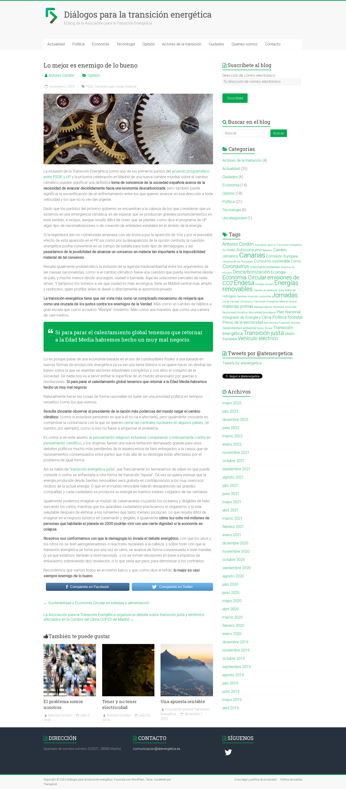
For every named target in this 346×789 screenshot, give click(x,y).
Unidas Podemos (126, 86)
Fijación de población (266, 290)
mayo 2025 (231, 403)
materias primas (237, 306)
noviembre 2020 (235, 551)
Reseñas (296, 322)
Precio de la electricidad (242, 322)
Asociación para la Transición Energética (278, 244)
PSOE (89, 86)
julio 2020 (230, 584)
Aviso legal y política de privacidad (255, 779)
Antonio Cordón (61, 75)
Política (78, 44)
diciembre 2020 (235, 543)
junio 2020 (230, 592)
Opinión (148, 44)
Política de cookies (291, 779)
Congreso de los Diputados (237, 261)
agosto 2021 (233, 477)
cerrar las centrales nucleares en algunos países (163, 422)
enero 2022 (231, 444)
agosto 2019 (233, 675)
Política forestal (287, 317)
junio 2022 (230, 428)
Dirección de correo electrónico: (249, 75)
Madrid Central (288, 301)
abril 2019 (230, 708)
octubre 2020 (233, 559)
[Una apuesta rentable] (187, 646)
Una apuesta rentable (183, 701)
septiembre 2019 (236, 666)
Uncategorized (234, 218)
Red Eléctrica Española (277, 322)
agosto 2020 (233, 576)
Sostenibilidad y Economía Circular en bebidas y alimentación (96, 603)
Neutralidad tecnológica (262, 312)
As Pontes (229, 250)
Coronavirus (235, 266)
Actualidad (56, 44)
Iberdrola (242, 296)
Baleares (267, 250)
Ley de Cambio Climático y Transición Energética (250, 301)
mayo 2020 (231, 601)
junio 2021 (230, 493)
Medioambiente (263, 307)
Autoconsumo (249, 249)
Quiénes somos (244, 44)
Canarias (252, 255)
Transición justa (104, 86)
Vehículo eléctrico (258, 338)
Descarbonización (251, 272)
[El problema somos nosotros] (70, 646)
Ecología (278, 272)
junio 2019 (230, 691)
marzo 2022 (232, 436)
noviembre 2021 (235, 452)
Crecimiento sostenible (265, 267)
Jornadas (285, 295)
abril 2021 (230, 510)
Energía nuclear (264, 284)
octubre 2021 (233, 461)
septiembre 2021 (236, 469)
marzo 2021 (232, 518)
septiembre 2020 (236, 568)
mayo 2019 (231, 699)
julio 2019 (230, 683)
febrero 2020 (233, 625)
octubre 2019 (233, 658)
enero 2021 (231, 535)
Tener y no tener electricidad (119, 704)
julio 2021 (230, 485)
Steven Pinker (264, 328)
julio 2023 (230, 411)
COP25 (296, 261)
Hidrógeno (229, 296)
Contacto (273, 44)
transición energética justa (92, 469)
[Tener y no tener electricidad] (128, 646)
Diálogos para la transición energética (138, 14)
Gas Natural (286, 290)
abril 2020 (230, 609)
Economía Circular (244, 277)
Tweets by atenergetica (242, 363)
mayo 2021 (231, 502)
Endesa (244, 283)
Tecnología (126, 44)
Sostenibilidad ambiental (239, 328)
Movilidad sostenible (285, 307)
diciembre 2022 (235, 419)
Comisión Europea (282, 256)
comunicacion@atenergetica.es (156, 749)
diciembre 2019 (235, 642)
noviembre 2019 (235, 650)
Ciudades (216, 44)
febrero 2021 (233, 526)
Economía (100, 44)
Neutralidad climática (235, 312)
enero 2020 (231, 634)
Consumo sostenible (272, 261)
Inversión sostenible (259, 296)
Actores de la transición (181, 44)
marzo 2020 (232, 617)
